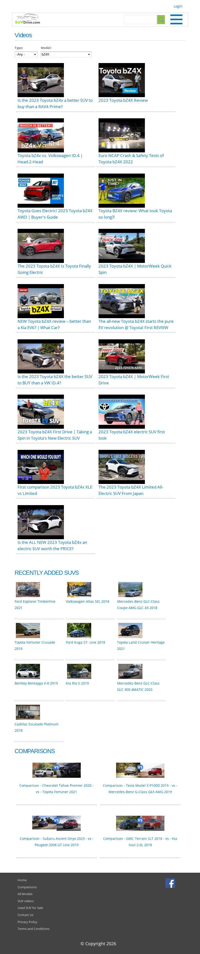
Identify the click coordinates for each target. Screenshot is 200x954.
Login (178, 6)
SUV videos (26, 901)
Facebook (171, 883)
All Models (25, 894)
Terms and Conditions (34, 928)
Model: (46, 48)
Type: (19, 48)
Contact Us (25, 915)
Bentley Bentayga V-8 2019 (36, 683)
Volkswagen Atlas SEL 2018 (87, 601)
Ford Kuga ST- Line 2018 (85, 642)
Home (22, 880)
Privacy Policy (27, 922)
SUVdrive (30, 19)
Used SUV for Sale (30, 908)
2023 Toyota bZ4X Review (123, 100)
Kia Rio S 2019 (77, 683)
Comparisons (27, 887)
